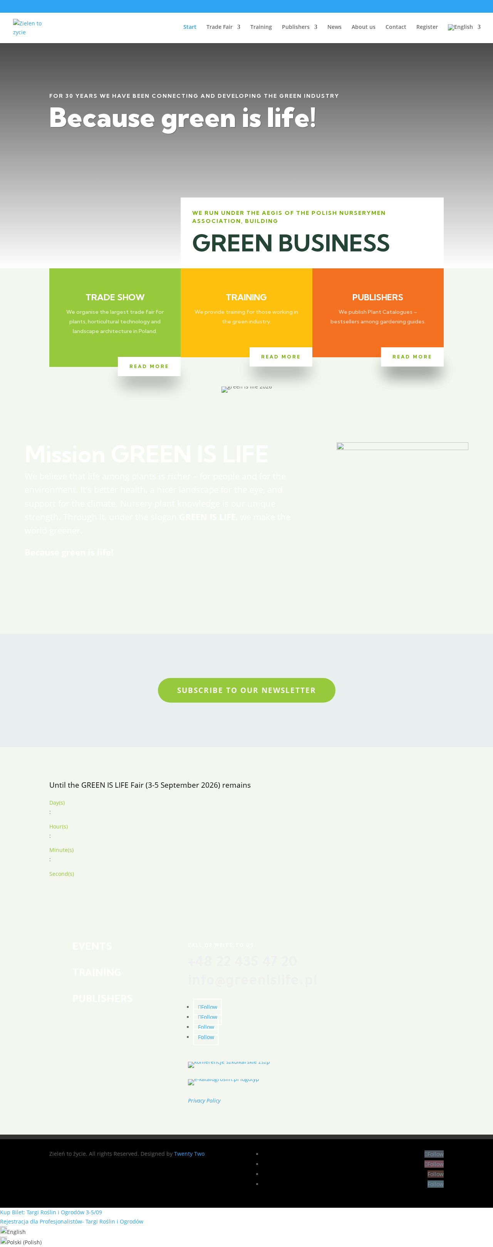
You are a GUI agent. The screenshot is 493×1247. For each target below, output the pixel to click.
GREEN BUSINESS (291, 243)
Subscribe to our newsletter (246, 690)
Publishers (296, 27)
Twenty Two (189, 1153)
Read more (149, 366)
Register (427, 27)
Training (261, 27)
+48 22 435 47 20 (242, 963)
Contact (396, 27)
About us (364, 27)
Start (189, 27)
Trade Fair (219, 27)
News (334, 27)
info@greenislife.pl (252, 982)
